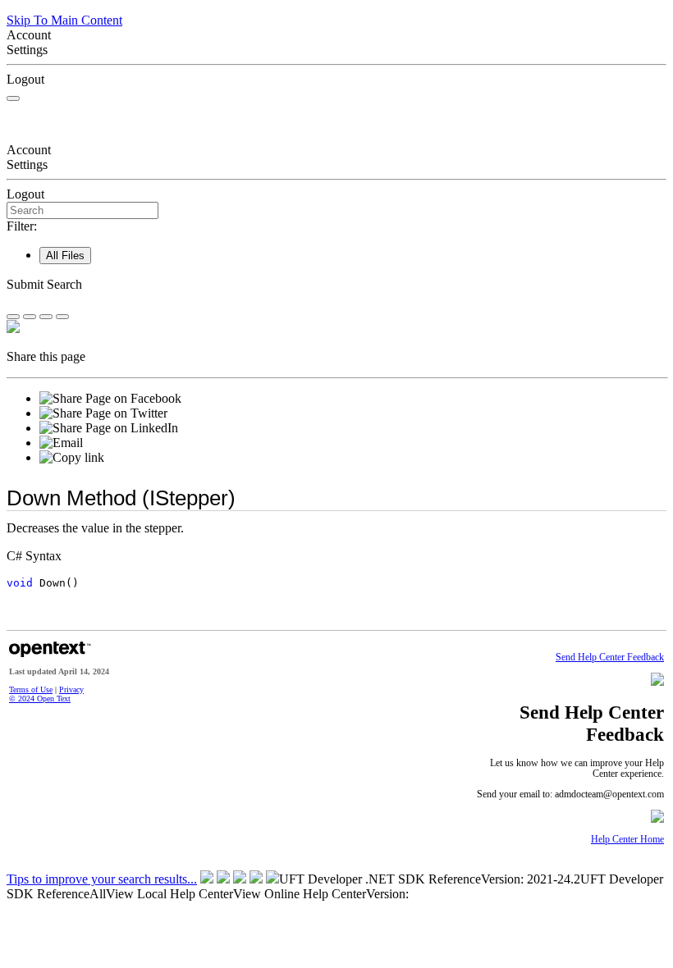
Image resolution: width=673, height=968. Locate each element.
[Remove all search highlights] (46, 316)
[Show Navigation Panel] (13, 98)
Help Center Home (627, 839)
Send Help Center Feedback (610, 657)
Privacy (71, 689)
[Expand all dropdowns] (29, 316)
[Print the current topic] (62, 316)
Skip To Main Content (64, 20)
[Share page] (13, 316)
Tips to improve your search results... (102, 879)
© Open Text (40, 698)
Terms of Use (31, 689)
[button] (336, 284)
